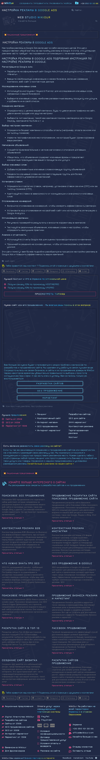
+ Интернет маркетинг (48, 430)
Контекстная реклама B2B (21, 528)
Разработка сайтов (80, 414)
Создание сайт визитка (19, 660)
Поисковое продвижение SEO (23, 595)
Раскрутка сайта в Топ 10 (21, 628)
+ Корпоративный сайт (48, 418)
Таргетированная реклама (79, 431)
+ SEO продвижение (46, 426)
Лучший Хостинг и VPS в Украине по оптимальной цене (35, 279)
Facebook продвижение (69, 628)
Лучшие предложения (14, 415)
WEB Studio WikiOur (33, 17)
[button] (96, 21)
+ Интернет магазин (46, 422)
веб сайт (10, 261)
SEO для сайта (77, 418)
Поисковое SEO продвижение (23, 495)
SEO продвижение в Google (72, 563)
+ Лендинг (41, 414)
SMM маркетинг (77, 422)
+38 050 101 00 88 (89, 3)
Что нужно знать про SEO (21, 563)
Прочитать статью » (13, 518)
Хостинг (73, 437)
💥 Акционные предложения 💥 (21, 34)
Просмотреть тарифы (50, 294)
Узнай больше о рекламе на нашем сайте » (50, 463)
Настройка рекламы (42, 406)
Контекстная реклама (81, 426)
